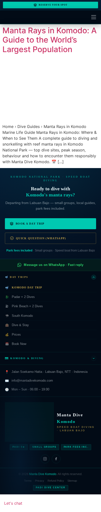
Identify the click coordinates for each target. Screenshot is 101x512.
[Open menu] (93, 17)
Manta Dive (70, 418)
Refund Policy (56, 480)
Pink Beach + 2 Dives (24, 306)
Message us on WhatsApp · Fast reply (54, 265)
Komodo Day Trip (23, 287)
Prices (13, 334)
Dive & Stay (17, 325)
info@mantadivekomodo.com (32, 380)
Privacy (39, 480)
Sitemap (72, 480)
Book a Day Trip (30, 223)
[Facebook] (56, 459)
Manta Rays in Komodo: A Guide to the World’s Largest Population (49, 40)
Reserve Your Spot (53, 5)
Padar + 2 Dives (20, 297)
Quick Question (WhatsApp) (41, 238)
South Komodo (19, 316)
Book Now (15, 344)
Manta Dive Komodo (42, 474)
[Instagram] (45, 459)
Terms (28, 480)
